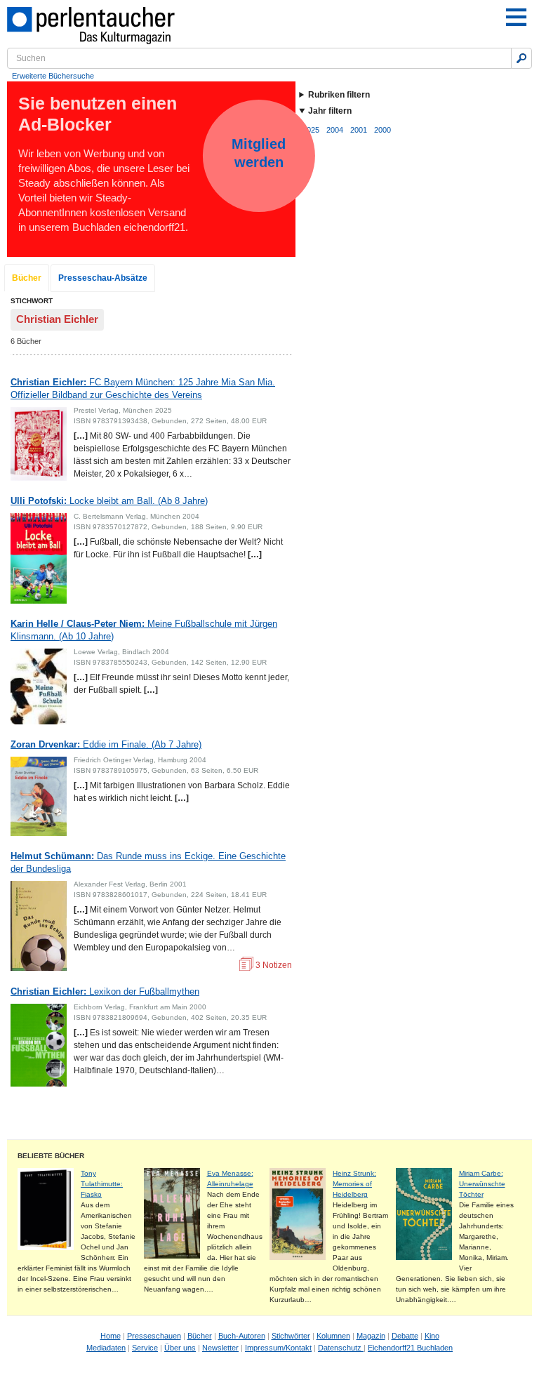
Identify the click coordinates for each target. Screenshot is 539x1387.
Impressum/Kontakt (278, 1347)
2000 (382, 130)
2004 (334, 130)
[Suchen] (521, 58)
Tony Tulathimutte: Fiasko (102, 1183)
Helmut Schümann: (148, 862)
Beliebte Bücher (51, 1156)
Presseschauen (154, 1336)
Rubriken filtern (339, 95)
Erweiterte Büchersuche (53, 76)
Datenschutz (341, 1347)
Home (110, 1336)
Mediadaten (106, 1347)
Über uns (180, 1347)
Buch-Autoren (241, 1336)
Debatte (405, 1336)
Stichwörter (291, 1336)
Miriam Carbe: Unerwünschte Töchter (482, 1183)
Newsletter (220, 1347)
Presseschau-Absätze (102, 278)
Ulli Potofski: (109, 501)
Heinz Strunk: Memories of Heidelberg (354, 1183)
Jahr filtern (330, 111)
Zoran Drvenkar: (106, 744)
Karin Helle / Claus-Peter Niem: (144, 630)
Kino (432, 1336)
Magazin (371, 1336)
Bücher (26, 278)
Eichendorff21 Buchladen (410, 1347)
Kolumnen (333, 1336)
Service (145, 1347)
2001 (358, 130)
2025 (310, 130)
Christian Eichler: (143, 388)
